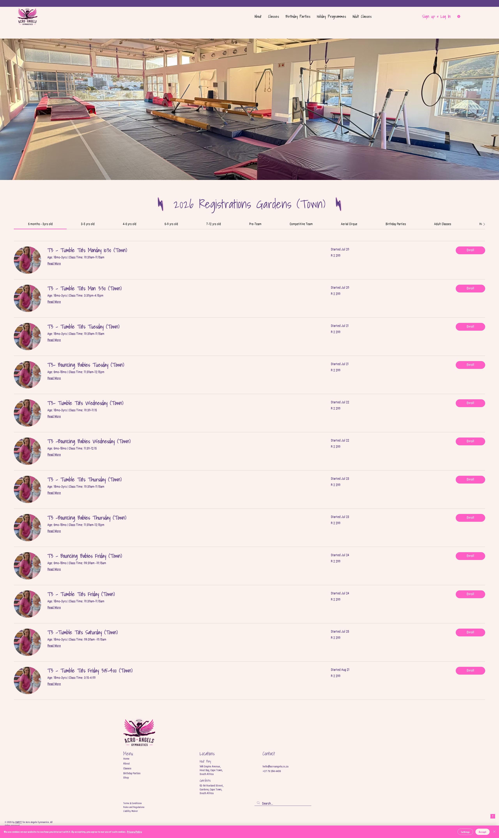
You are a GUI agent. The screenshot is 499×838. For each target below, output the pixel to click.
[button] (273, 16)
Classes (127, 768)
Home (126, 759)
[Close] (494, 832)
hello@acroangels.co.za (275, 766)
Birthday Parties (131, 773)
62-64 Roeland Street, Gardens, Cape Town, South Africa (211, 789)
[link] (40, 224)
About (126, 764)
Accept (482, 832)
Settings (465, 832)
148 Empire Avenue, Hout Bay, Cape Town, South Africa (211, 770)
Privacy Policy (134, 832)
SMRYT (18, 822)
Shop (126, 778)
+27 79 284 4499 (272, 771)
